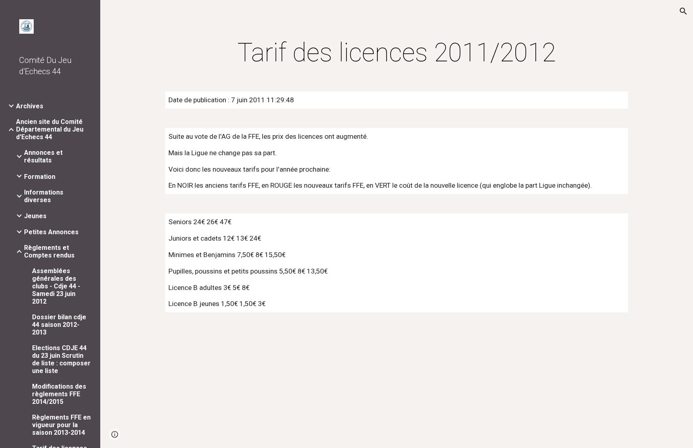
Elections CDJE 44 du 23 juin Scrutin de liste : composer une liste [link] (61, 359)
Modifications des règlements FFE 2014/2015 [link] (59, 394)
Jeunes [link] (35, 216)
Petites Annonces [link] (51, 232)
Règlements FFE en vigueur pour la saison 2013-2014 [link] (61, 425)
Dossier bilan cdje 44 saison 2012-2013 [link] (59, 324)
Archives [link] (29, 106)
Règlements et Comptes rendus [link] (49, 251)
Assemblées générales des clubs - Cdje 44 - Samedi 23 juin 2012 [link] (56, 286)
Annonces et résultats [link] (43, 156)
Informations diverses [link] (43, 196)
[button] (683, 11)
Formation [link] (39, 176)
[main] (396, 53)
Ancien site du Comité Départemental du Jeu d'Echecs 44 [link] (49, 129)
